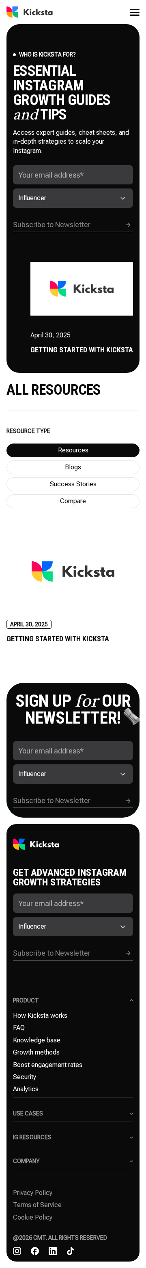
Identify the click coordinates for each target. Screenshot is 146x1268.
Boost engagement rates (47, 1065)
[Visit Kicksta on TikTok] (71, 1251)
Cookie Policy (32, 1217)
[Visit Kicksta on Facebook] (35, 1251)
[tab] (73, 450)
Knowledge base (36, 1040)
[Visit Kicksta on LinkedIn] (53, 1251)
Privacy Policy (32, 1193)
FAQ (19, 1028)
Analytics (26, 1089)
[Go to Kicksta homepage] (29, 12)
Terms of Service (37, 1205)
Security (24, 1077)
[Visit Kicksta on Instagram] (17, 1251)
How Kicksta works (40, 1015)
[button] (131, 12)
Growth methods (36, 1052)
